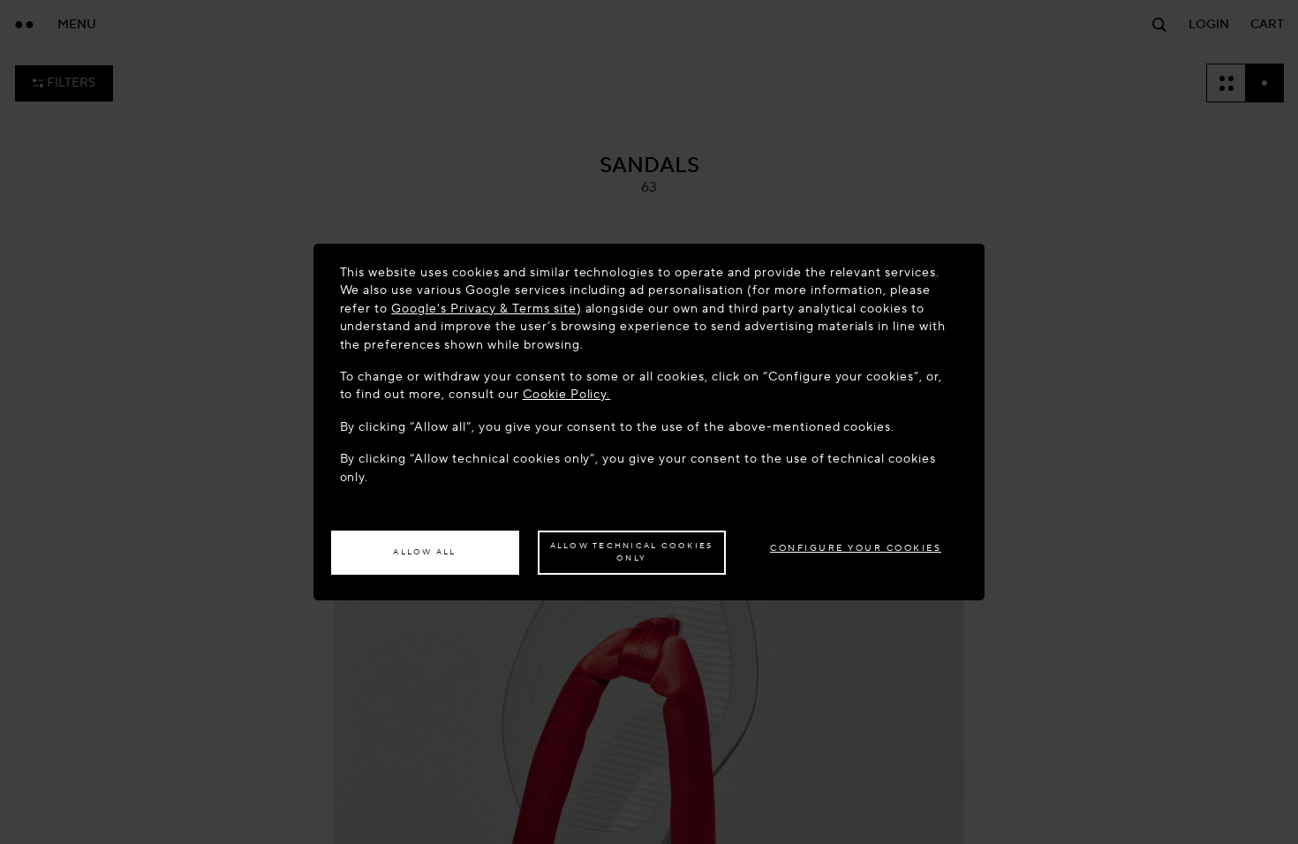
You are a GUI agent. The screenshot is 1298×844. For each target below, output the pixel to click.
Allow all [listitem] (424, 551)
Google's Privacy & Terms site (483, 308)
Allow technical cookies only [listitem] (631, 551)
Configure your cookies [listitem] (855, 548)
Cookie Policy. (567, 394)
